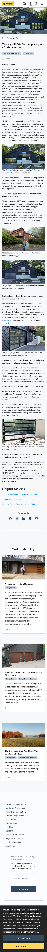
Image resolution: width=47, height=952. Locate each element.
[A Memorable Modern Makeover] (23, 567)
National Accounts (14, 842)
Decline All (23, 946)
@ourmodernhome (20, 183)
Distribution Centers (15, 834)
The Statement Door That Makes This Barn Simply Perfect (21, 752)
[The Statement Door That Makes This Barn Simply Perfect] (23, 735)
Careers (9, 830)
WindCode (10, 846)
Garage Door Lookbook (11, 499)
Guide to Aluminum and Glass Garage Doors (20, 494)
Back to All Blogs (13, 38)
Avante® (9, 170)
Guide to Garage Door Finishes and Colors (19, 504)
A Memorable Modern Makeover (19, 584)
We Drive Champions (15, 808)
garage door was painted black (17, 285)
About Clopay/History (16, 804)
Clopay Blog (11, 823)
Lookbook (10, 827)
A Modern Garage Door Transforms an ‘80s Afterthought (23, 673)
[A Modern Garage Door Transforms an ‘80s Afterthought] (23, 656)
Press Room (11, 819)
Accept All (23, 938)
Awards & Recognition (16, 811)
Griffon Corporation (15, 815)
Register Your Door (14, 838)
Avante (8, 320)
